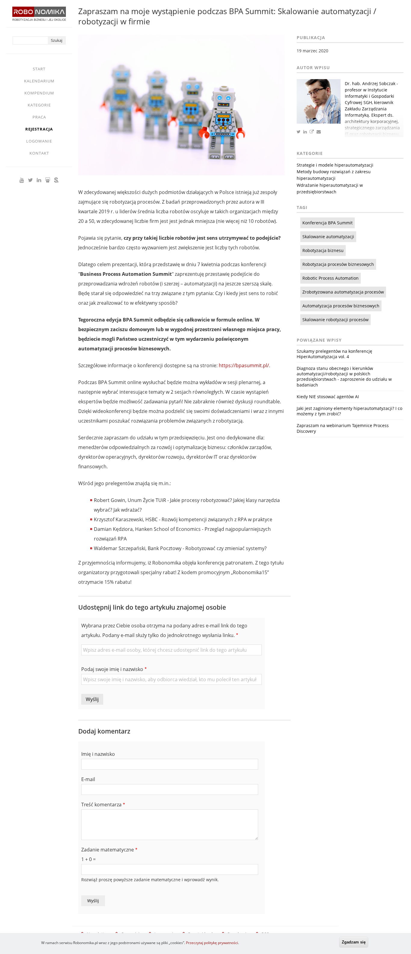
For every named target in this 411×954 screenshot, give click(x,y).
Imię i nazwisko (98, 754)
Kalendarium (39, 81)
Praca (39, 117)
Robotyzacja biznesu (323, 250)
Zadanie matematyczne (107, 849)
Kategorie (39, 105)
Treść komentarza (101, 804)
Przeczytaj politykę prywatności (212, 942)
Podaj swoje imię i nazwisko (112, 669)
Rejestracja (39, 129)
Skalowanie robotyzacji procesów (335, 319)
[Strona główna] (39, 16)
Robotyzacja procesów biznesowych (338, 264)
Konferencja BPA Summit (327, 223)
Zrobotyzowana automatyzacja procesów (343, 292)
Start (39, 69)
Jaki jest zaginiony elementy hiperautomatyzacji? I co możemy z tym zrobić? (349, 411)
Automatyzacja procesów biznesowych (340, 306)
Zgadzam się (354, 942)
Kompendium (39, 93)
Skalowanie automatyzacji (328, 236)
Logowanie (39, 141)
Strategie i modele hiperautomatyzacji (335, 165)
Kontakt (39, 153)
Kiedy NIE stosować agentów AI (328, 396)
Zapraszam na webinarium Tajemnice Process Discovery (343, 428)
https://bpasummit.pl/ (244, 365)
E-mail (88, 779)
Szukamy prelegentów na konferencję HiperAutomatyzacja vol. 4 (334, 353)
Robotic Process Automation (330, 278)
